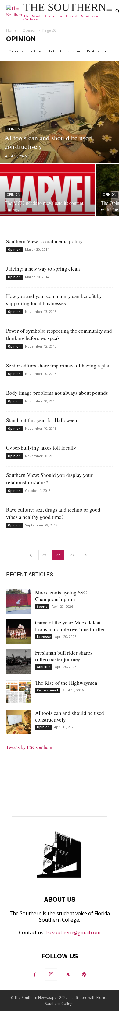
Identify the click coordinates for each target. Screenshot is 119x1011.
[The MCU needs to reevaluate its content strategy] (47, 199)
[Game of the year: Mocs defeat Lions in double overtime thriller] (18, 631)
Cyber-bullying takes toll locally (41, 447)
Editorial (36, 51)
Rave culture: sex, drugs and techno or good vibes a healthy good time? (53, 513)
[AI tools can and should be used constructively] (59, 112)
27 (72, 555)
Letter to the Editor (65, 51)
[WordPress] (84, 975)
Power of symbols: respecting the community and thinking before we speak (59, 334)
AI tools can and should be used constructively (69, 716)
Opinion (30, 30)
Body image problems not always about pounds (57, 392)
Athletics (44, 667)
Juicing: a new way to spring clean (43, 268)
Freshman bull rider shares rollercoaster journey (63, 656)
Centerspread (47, 690)
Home (11, 30)
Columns (16, 51)
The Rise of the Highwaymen (66, 682)
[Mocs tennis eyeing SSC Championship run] (18, 601)
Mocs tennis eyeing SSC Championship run (61, 596)
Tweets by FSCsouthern (29, 747)
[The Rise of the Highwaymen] (18, 692)
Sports (42, 606)
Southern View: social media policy (44, 241)
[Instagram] (51, 974)
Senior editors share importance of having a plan (58, 365)
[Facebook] (35, 975)
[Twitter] (68, 975)
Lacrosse (44, 637)
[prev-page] (31, 555)
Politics (93, 51)
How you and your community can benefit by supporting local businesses (54, 299)
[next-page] (86, 555)
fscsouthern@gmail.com (72, 932)
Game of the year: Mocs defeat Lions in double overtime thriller (70, 626)
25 (44, 555)
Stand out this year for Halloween (41, 420)
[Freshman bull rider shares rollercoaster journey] (18, 661)
